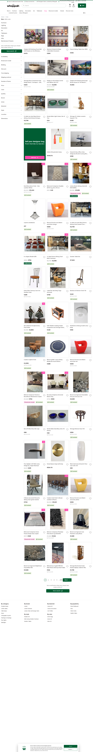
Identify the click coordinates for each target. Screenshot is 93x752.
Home (2, 17)
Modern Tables (27, 621)
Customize (70, 749)
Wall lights (3, 622)
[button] (72, 1)
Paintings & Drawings (6, 617)
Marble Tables (73, 613)
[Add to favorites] (44, 49)
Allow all (70, 746)
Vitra (71, 608)
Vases (2, 613)
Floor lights (3, 620)
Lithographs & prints (6, 615)
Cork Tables (50, 611)
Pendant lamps (4, 606)
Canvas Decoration (51, 608)
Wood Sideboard (74, 606)
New (7, 17)
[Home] (13, 5)
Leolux (25, 606)
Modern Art (27, 616)
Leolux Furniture (28, 608)
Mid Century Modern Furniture (31, 619)
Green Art (49, 619)
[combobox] (45, 5)
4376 (61, 580)
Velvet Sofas (73, 611)
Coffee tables (4, 608)
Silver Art (49, 621)
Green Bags (50, 616)
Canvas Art (50, 606)
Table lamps (4, 611)
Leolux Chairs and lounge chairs (31, 611)
